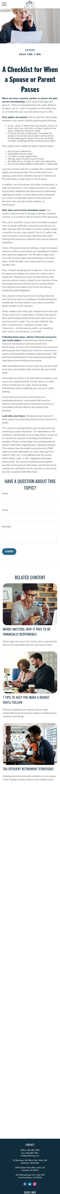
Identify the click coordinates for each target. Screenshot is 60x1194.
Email (5, 510)
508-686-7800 (33, 1150)
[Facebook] (25, 1184)
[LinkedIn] (30, 1184)
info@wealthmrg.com (30, 1156)
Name (5, 493)
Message (6, 526)
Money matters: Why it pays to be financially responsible (26, 631)
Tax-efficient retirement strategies (28, 768)
